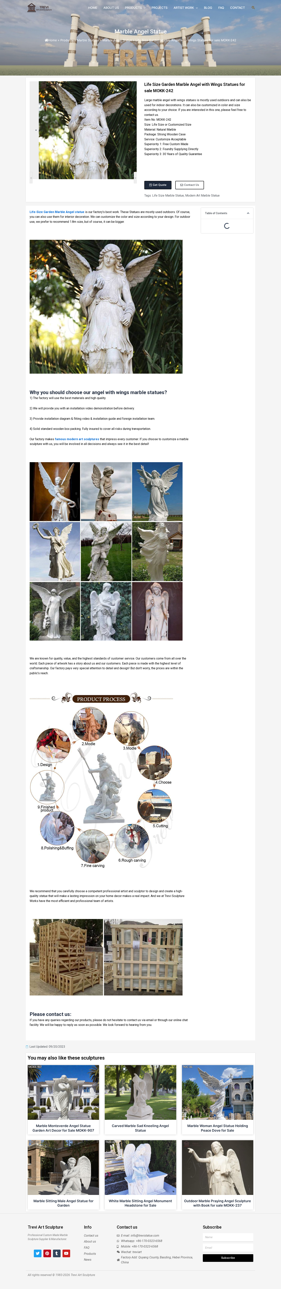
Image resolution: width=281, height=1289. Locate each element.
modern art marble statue (202, 195)
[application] (144, 7)
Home (52, 40)
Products (66, 40)
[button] (248, 213)
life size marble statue (168, 195)
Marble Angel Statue (141, 31)
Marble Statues (88, 40)
